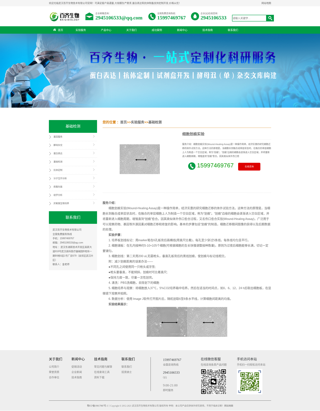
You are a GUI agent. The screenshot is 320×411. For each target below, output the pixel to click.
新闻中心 (182, 29)
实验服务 (81, 29)
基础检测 (58, 162)
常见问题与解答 (103, 366)
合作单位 (54, 377)
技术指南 (207, 29)
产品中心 (106, 29)
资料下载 (99, 377)
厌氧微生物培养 (61, 203)
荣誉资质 (54, 372)
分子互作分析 (60, 178)
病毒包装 (58, 187)
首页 (60, 29)
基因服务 (58, 137)
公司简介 (54, 366)
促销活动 (76, 366)
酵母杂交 (58, 145)
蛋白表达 (58, 153)
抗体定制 (58, 170)
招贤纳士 (126, 372)
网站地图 (266, 3)
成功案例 (157, 29)
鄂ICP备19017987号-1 (97, 406)
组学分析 (58, 195)
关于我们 (131, 29)
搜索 (270, 18)
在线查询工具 (102, 372)
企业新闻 (76, 372)
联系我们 (233, 29)
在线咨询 (249, 166)
